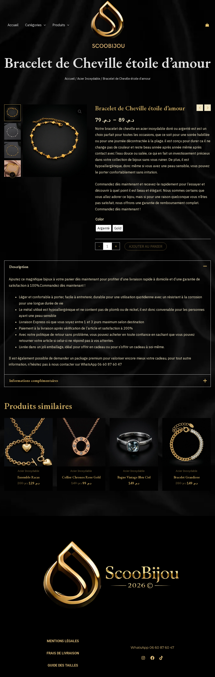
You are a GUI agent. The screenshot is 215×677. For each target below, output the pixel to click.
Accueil (70, 79)
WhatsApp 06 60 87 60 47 (152, 648)
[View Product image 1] (12, 112)
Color (100, 219)
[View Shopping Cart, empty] (207, 25)
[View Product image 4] (12, 168)
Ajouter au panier (145, 246)
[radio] (103, 228)
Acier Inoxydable (88, 79)
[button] (44, 25)
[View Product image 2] (12, 131)
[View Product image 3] (12, 150)
